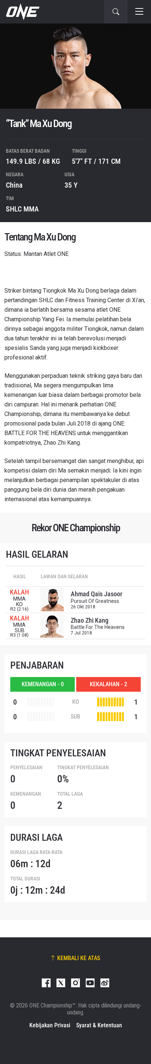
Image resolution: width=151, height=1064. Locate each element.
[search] (116, 11)
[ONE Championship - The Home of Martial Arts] (22, 12)
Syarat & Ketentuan (99, 1025)
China (14, 185)
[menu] (139, 12)
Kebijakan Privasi (49, 1025)
